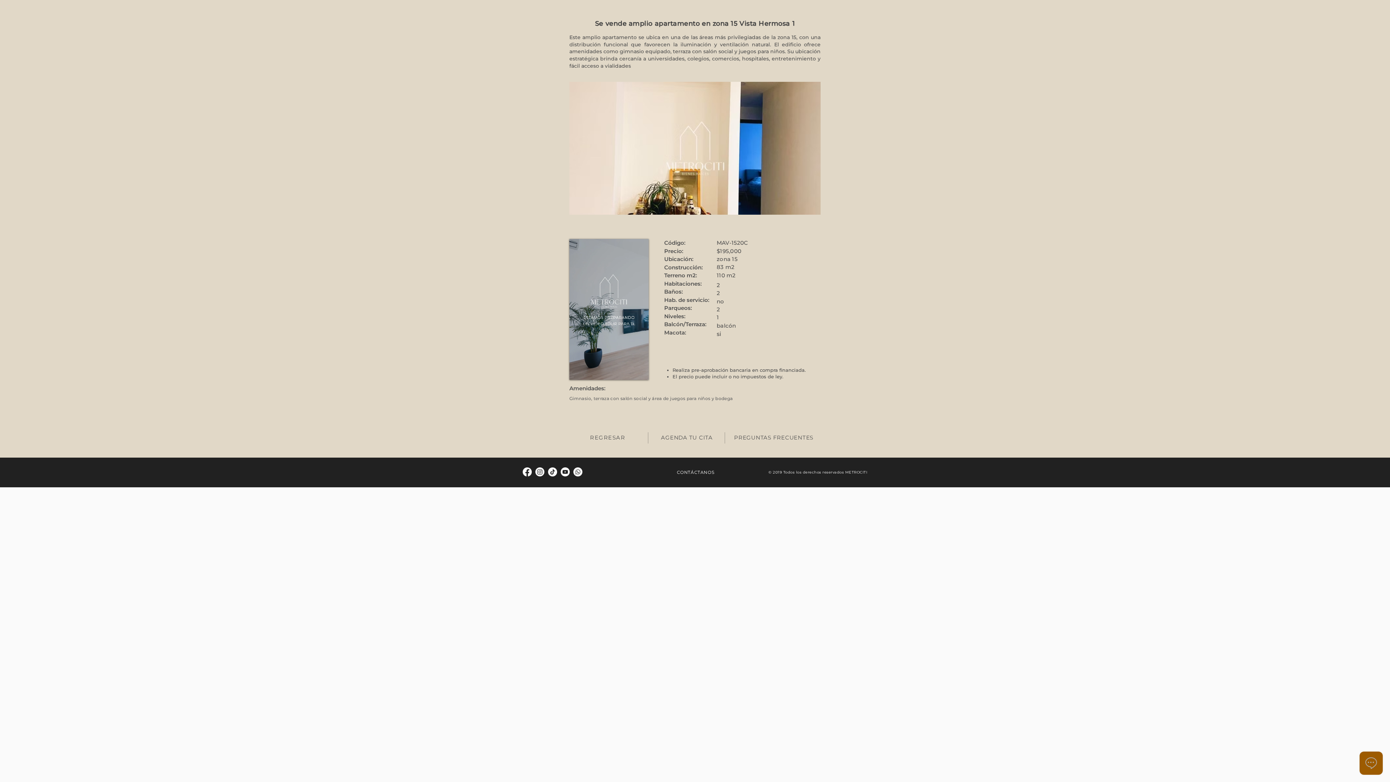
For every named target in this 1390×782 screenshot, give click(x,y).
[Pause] (579, 370)
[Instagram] (539, 471)
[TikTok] (552, 471)
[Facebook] (527, 471)
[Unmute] (591, 370)
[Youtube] (565, 471)
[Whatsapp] (577, 471)
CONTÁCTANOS (696, 472)
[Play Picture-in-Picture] (639, 370)
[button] (695, 148)
